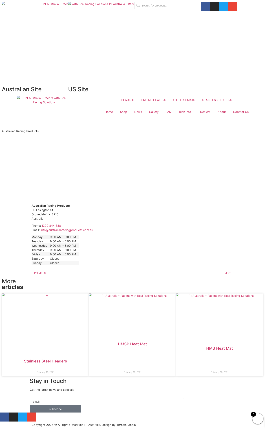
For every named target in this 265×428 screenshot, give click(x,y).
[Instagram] (214, 6)
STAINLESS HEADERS (217, 100)
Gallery (154, 112)
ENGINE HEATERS (153, 100)
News (138, 112)
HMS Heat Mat (219, 348)
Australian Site (22, 89)
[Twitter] (223, 6)
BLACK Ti (127, 100)
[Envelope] (232, 6)
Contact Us (241, 112)
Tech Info (184, 112)
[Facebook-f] (205, 6)
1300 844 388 (51, 225)
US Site (78, 89)
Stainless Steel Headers (45, 361)
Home (109, 112)
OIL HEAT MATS (184, 100)
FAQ (168, 112)
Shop (123, 112)
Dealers (205, 112)
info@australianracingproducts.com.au (67, 230)
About (222, 112)
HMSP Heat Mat (132, 344)
